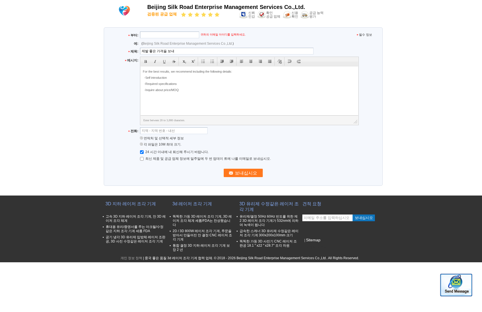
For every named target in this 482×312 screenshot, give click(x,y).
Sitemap (313, 240)
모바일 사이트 (316, 247)
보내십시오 (364, 218)
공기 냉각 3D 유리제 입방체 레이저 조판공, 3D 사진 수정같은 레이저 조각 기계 (135, 239)
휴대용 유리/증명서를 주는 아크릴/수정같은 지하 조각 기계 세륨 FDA (134, 229)
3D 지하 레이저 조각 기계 (130, 203)
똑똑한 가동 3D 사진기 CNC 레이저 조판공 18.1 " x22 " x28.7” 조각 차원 (268, 243)
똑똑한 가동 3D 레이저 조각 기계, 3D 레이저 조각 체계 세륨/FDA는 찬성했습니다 (202, 221)
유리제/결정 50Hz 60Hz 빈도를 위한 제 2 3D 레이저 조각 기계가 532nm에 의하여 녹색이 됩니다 (269, 221)
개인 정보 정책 (131, 258)
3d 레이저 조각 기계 (192, 203)
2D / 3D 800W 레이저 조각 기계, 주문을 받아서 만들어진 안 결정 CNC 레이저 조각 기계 (202, 235)
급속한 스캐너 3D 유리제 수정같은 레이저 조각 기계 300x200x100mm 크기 (269, 233)
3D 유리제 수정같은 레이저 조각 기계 (269, 206)
